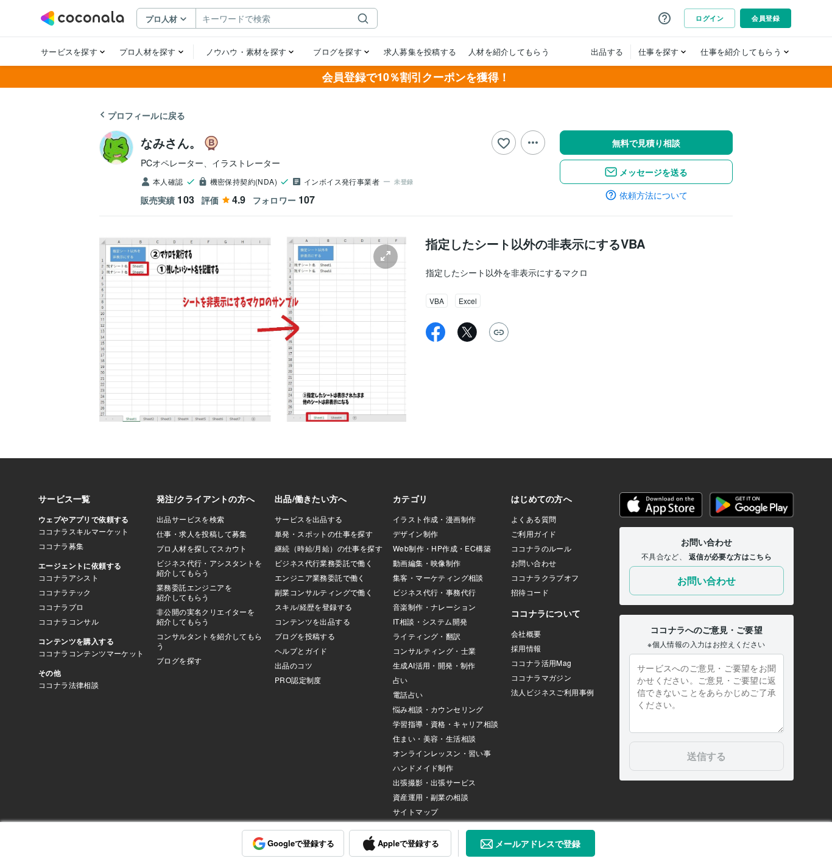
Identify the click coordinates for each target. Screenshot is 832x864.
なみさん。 (171, 142)
